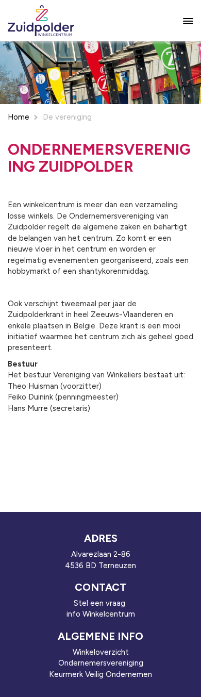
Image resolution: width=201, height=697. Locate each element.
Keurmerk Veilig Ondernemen (100, 674)
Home (18, 117)
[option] (100, 72)
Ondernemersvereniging (100, 663)
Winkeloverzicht (101, 652)
